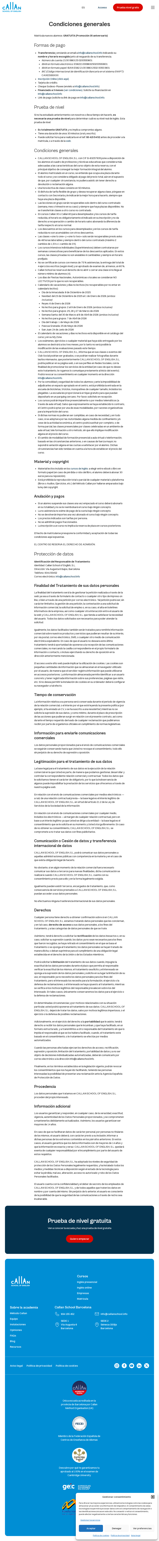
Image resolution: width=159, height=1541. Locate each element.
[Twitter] (146, 1365)
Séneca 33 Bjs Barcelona (109, 1326)
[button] (152, 1496)
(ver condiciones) (73, 90)
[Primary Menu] (153, 7)
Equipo (14, 1318)
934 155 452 (67, 1314)
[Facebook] (124, 1365)
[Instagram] (116, 1365)
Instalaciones (18, 1324)
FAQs (13, 1335)
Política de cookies (101, 1535)
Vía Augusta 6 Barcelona (69, 1326)
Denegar (116, 1528)
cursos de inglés (79, 468)
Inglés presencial (87, 1282)
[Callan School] (11, 7)
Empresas (83, 1293)
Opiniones (16, 1330)
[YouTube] (131, 1365)
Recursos (15, 1346)
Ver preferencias (142, 1528)
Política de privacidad (120, 1535)
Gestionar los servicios (90, 1520)
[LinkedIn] (139, 1365)
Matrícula (82, 1298)
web (68, 140)
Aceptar (90, 1528)
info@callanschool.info (90, 52)
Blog (12, 1341)
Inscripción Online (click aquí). (53, 78)
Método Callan (18, 1313)
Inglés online (84, 1287)
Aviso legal (135, 1535)
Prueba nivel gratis (128, 7)
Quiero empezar (79, 1238)
